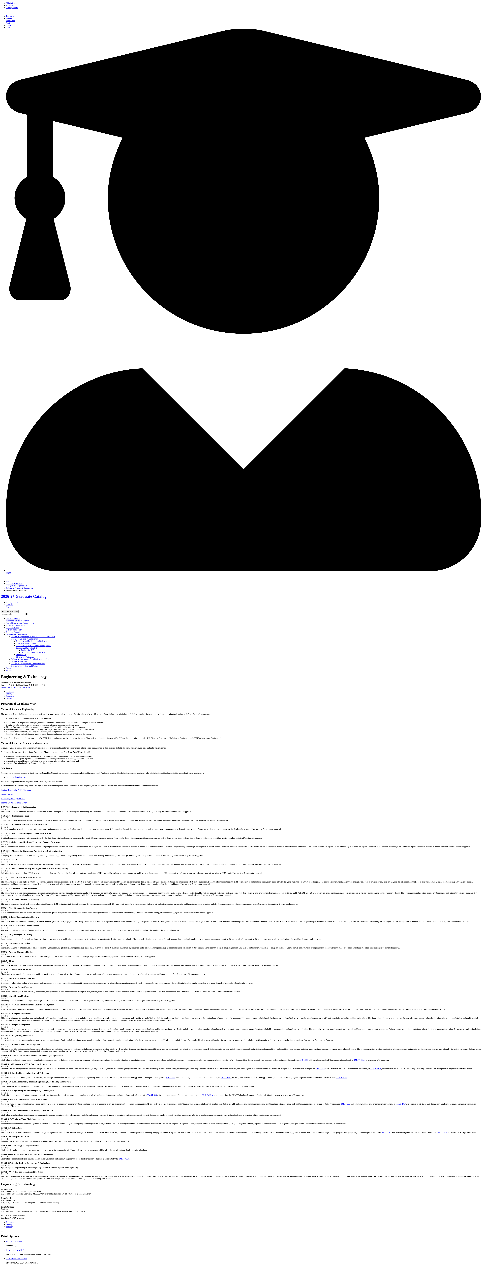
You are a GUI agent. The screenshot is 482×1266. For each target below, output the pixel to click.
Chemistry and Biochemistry (27, 643)
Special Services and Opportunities (20, 623)
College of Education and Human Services (28, 664)
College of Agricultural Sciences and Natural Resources (33, 637)
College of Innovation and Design (24, 666)
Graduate (9, 605)
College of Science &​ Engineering (24, 639)
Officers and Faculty (14, 630)
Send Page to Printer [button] (14, 1241)
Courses (9, 668)
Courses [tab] (9, 698)
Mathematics (21, 655)
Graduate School (12, 627)
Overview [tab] (10, 691)
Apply (8, 25)
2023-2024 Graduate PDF (16, 1258)
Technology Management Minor (14, 803)
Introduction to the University (17, 621)
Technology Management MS (33, 652)
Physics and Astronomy (25, 657)
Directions (10, 1222)
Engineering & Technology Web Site (15, 687)
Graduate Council (13, 632)
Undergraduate (12, 602)
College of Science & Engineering (19, 588)
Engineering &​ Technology (27, 648)
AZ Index (10, 5)
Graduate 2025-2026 (14, 583)
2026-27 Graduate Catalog (23, 596)
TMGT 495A (359, 1060)
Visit (8, 23)
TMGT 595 (303, 1060)
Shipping (9, 1227)
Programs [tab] (10, 696)
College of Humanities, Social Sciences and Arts (30, 659)
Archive (9, 607)
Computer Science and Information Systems (33, 646)
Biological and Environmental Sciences (31, 641)
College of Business (19, 661)
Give (8, 27)
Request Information (10, 19)
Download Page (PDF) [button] (15, 1250)
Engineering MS (27, 650)
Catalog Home (12, 8)
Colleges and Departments (16, 586)
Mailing (9, 1224)
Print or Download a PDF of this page (16, 790)
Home (8, 581)
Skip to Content (12, 3)
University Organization (15, 625)
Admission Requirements (16, 777)
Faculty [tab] (9, 694)
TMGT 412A (341, 1077)
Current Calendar (13, 618)
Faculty (9, 670)
